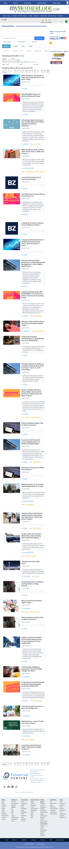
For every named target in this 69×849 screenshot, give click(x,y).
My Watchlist (21, 42)
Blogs (22, 806)
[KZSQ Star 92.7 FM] (55, 58)
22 (23, 70)
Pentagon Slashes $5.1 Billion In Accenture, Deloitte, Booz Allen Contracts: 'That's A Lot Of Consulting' (32, 367)
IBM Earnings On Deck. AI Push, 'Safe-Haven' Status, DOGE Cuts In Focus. (32, 151)
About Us (15, 840)
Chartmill (25, 355)
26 (34, 70)
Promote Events (54, 808)
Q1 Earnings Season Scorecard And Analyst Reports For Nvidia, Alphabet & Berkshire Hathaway (32, 123)
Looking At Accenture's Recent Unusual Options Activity (32, 224)
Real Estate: (43, 823)
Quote (7, 64)
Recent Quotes (7, 42)
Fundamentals (43, 824)
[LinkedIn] (12, 787)
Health (22, 805)
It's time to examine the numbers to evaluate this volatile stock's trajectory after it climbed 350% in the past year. (33, 571)
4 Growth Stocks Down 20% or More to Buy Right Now (32, 707)
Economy (36, 171)
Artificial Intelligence (29, 171)
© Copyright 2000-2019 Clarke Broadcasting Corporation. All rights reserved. (34, 847)
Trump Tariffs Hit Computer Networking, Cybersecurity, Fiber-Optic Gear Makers (31, 536)
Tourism (60, 16)
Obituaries (44, 16)
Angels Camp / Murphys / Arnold (43, 817)
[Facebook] (8, 787)
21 (20, 70)
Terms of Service (29, 844)
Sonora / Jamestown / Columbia (43, 807)
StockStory (26, 114)
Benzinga (25, 88)
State (9, 16)
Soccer (13, 815)
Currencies (29, 51)
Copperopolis (43, 821)
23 (26, 70)
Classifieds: (53, 800)
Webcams (36, 16)
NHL (12, 814)
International (37, 51)
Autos (51, 805)
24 (29, 70)
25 (32, 70)
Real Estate (52, 806)
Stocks (15, 46)
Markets (6, 46)
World (20, 16)
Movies (32, 801)
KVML (32, 813)
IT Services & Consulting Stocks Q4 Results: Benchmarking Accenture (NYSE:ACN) (32, 684)
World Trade (38, 417)
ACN (21, 55)
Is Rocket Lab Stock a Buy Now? (30, 562)
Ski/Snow (13, 805)
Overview (15, 51)
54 (44, 70)
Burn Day (13, 801)
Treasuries (47, 51)
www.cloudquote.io (35, 773)
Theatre (32, 803)
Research (35, 64)
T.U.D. (61, 812)
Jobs (51, 801)
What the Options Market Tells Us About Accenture (32, 424)
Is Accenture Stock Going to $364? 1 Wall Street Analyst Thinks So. (31, 747)
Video (61, 806)
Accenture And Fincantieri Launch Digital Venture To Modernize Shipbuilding (30, 442)
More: (61, 800)
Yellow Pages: (63, 817)
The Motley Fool (27, 331)
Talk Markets (26, 144)
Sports (15, 3)
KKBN (32, 817)
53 (41, 70)
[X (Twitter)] (4, 787)
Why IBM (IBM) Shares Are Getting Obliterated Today (30, 95)
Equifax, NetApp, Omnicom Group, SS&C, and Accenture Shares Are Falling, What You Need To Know (31, 393)
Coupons (62, 815)
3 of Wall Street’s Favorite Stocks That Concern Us (33, 195)
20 (17, 70)
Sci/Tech (4, 817)
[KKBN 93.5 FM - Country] (56, 62)
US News (14, 16)
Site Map (33, 840)
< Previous (5, 71)
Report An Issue (60, 840)
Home (6, 840)
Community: (24, 800)
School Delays (52, 16)
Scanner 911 (63, 803)
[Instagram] (16, 787)
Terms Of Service (36, 782)
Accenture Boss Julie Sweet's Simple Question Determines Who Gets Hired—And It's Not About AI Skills (32, 516)
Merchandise (53, 803)
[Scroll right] (67, 3)
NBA (12, 812)
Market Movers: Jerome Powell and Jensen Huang (32, 722)
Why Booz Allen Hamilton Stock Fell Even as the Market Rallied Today (32, 323)
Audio (61, 801)
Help (50, 840)
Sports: (13, 807)
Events (22, 801)
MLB (12, 810)
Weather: (14, 800)
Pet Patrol (23, 819)
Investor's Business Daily (28, 168)
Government (41, 171)
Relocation (43, 831)
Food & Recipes (34, 808)
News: (3, 800)
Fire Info (23, 820)
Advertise (42, 840)
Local (4, 16)
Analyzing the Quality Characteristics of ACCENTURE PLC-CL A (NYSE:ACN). (32, 338)
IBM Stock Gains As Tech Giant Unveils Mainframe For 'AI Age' (33, 485)
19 (14, 70)
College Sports (15, 817)
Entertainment (41, 3)
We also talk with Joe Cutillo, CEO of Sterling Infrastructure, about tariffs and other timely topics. (34, 731)
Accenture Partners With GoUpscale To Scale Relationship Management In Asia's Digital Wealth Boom (33, 263)
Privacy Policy (40, 780)
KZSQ (32, 815)
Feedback (24, 840)
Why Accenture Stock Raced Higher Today (31, 601)
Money (25, 16)
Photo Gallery (63, 813)
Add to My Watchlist (32, 62)
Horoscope (33, 805)
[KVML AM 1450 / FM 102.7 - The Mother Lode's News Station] (59, 55)
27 (37, 70)
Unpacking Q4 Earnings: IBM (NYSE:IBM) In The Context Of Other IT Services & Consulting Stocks (32, 294)
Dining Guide (57, 3)
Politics (3, 812)
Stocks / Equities (37, 144)
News (5, 3)
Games (32, 806)
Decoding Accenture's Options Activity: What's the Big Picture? (32, 584)
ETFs (23, 46)
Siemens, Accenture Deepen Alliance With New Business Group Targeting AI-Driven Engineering (31, 640)
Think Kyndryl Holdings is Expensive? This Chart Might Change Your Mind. (31, 669)
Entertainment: (35, 800)
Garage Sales (53, 812)
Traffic (30, 16)
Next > (48, 71)
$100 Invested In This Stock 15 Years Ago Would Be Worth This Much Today (32, 77)
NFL (12, 808)
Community (27, 3)
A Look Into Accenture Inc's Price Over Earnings (31, 178)
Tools (30, 46)
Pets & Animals (53, 813)
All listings (42, 803)
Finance (42, 826)
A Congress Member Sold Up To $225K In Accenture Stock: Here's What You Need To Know (32, 242)
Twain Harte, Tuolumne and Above (43, 812)
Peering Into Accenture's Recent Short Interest (32, 468)
